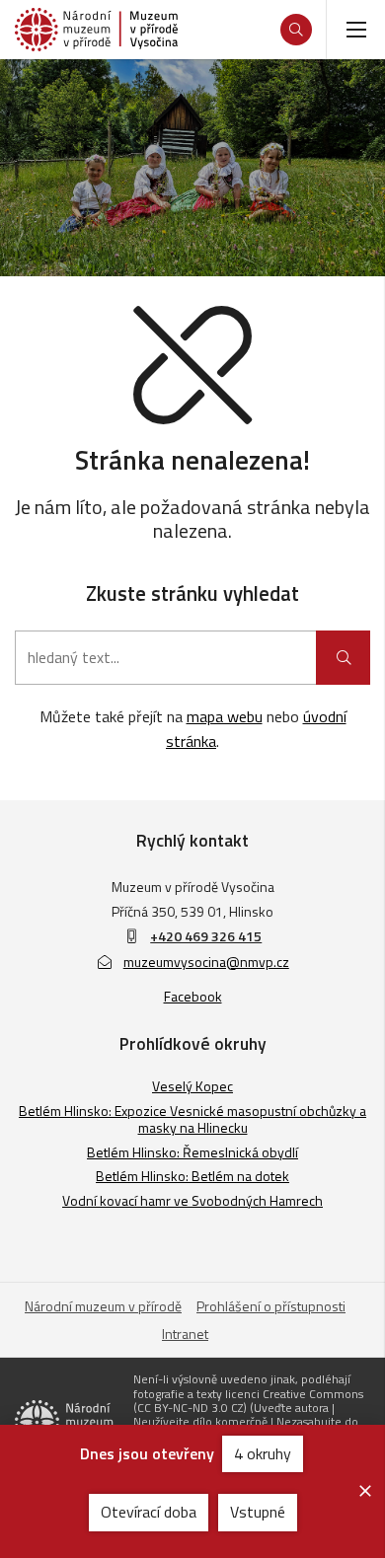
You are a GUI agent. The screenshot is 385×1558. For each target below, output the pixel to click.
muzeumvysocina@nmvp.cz (206, 961)
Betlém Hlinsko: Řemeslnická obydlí (192, 1152)
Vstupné (257, 1511)
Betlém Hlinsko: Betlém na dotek (192, 1175)
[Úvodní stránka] (96, 29)
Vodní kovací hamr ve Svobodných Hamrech (192, 1200)
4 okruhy (262, 1453)
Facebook (193, 996)
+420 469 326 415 (206, 936)
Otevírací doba (148, 1511)
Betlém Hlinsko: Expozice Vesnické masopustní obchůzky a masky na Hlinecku (192, 1119)
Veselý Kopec (192, 1086)
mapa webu (225, 716)
